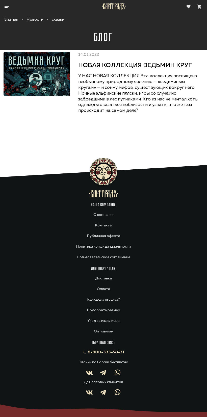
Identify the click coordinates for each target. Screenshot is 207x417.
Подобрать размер (103, 310)
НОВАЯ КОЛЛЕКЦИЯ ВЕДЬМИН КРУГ (135, 65)
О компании (103, 215)
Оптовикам (103, 331)
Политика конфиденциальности (103, 246)
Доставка (103, 278)
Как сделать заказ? (103, 299)
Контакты (103, 225)
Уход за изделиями (104, 321)
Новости (35, 20)
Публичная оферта (103, 236)
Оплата (103, 289)
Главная (11, 20)
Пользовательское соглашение (103, 257)
